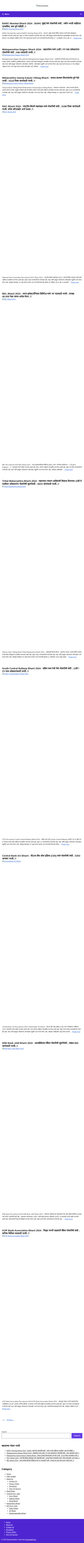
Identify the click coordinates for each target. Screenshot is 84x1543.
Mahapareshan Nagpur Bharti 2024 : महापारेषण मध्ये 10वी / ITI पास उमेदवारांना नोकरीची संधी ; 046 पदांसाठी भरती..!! (43, 1453)
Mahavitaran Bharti (13, 1503)
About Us (10, 1479)
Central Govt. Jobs (13, 1494)
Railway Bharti (14, 1499)
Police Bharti (13, 1508)
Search (4, 1432)
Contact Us (13, 1481)
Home (9, 1474)
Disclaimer (13, 1486)
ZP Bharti (12, 1511)
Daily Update (11, 1476)
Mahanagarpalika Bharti (17, 1513)
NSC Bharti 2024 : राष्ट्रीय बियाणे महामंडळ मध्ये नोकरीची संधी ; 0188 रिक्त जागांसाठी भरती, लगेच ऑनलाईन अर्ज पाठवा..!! (43, 1458)
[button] (81, 14)
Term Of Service (15, 1489)
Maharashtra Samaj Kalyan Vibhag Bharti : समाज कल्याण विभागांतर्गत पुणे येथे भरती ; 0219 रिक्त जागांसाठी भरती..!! (43, 1455)
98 (8, 1420)
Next (12, 1420)
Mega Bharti (13, 1501)
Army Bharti (13, 1496)
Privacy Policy (14, 1484)
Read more (78, 38)
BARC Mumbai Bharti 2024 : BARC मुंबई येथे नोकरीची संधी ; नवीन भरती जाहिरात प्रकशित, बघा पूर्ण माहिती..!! (40, 1451)
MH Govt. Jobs (12, 1506)
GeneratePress (30, 1539)
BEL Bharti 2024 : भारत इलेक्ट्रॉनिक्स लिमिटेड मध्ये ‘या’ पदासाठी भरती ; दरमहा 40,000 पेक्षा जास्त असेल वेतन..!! (40, 1460)
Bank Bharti (11, 1491)
